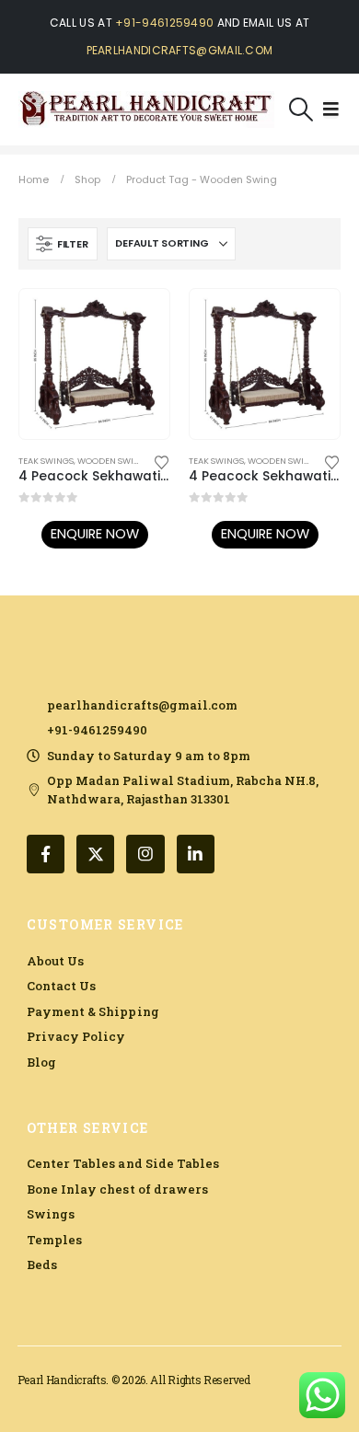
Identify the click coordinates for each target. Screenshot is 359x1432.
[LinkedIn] (195, 853)
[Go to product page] (94, 364)
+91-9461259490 (164, 22)
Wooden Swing (111, 461)
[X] (95, 853)
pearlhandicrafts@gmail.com (180, 50)
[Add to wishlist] (162, 461)
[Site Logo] (146, 109)
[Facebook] (45, 853)
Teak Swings (46, 461)
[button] (301, 109)
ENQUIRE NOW (95, 534)
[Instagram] (145, 853)
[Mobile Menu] (331, 109)
